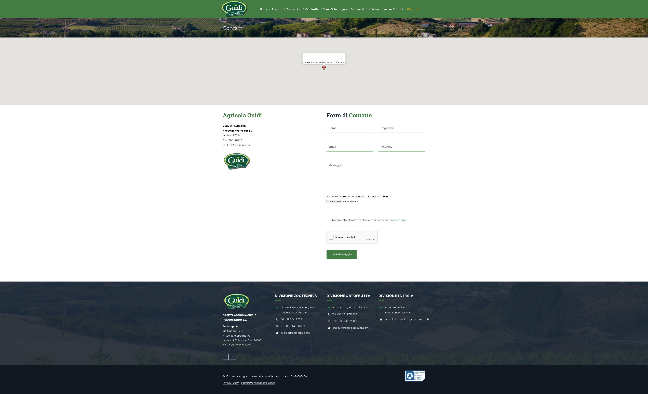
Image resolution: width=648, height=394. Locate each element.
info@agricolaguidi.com (295, 333)
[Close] (342, 57)
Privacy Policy (231, 383)
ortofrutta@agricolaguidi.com (350, 327)
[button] (324, 68)
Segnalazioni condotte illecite (258, 383)
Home (408, 29)
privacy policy (397, 220)
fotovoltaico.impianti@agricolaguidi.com (409, 319)
